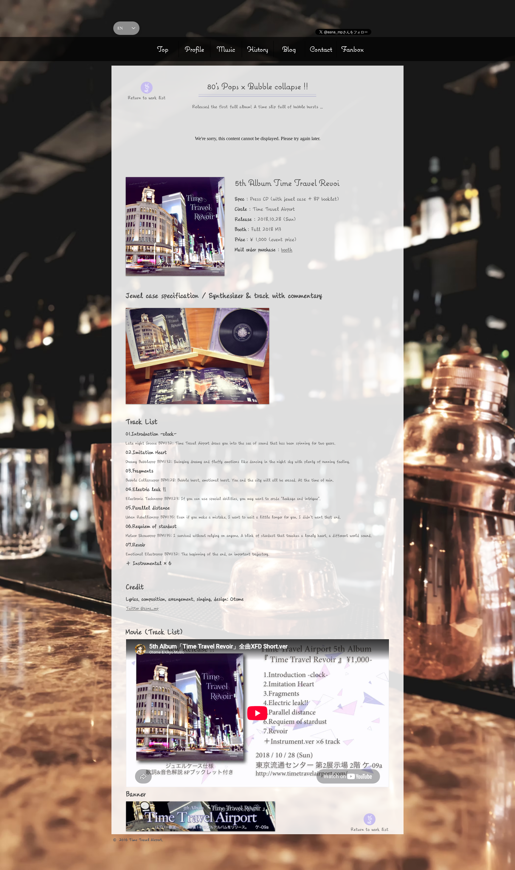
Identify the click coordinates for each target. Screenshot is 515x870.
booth (286, 249)
